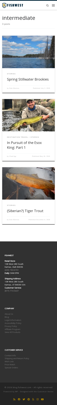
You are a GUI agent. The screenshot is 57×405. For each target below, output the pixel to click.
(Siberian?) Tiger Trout (25, 210)
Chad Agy (12, 156)
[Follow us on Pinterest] (28, 399)
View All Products (12, 332)
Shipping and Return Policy (17, 358)
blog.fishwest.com (22, 387)
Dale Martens (14, 88)
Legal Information (13, 320)
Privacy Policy (11, 326)
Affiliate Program (12, 329)
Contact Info (10, 355)
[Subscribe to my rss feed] (14, 399)
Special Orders (11, 367)
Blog (7, 317)
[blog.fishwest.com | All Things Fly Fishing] (12, 5)
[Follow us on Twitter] (24, 399)
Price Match (10, 364)
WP (16, 391)
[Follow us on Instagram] (38, 399)
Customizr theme (45, 391)
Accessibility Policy (13, 323)
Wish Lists (9, 361)
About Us (9, 314)
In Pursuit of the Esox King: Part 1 (24, 145)
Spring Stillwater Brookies (28, 79)
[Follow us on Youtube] (42, 399)
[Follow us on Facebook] (19, 399)
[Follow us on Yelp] (33, 399)
